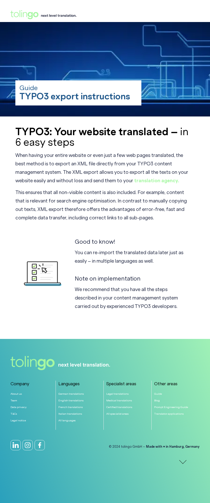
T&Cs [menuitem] (13, 413)
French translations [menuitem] (70, 407)
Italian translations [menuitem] (70, 413)
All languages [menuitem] (67, 420)
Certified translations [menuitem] (119, 407)
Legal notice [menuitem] (18, 420)
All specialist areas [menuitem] (117, 413)
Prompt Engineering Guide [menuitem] (171, 407)
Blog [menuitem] (157, 400)
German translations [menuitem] (71, 393)
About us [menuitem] (16, 393)
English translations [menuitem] (70, 400)
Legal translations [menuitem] (117, 393)
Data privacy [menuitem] (18, 407)
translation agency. (156, 181)
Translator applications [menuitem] (169, 413)
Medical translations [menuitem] (119, 400)
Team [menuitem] (13, 400)
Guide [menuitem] (158, 393)
